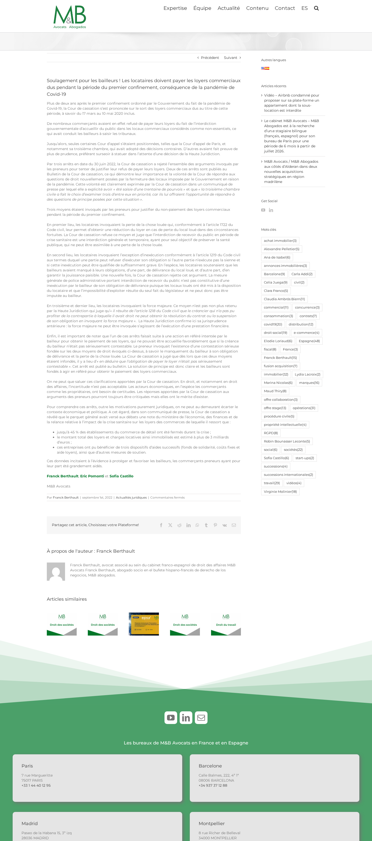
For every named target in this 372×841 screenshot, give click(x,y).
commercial (276, 307)
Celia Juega (275, 282)
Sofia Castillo (121, 476)
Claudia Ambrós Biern (284, 299)
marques (309, 383)
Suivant (230, 57)
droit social (275, 333)
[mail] (201, 717)
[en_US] (263, 69)
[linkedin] (186, 717)
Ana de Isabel (277, 257)
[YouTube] (263, 210)
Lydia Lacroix (307, 374)
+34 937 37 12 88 (213, 785)
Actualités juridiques (131, 497)
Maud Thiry (275, 391)
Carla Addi (302, 274)
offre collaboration (281, 400)
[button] (316, 7)
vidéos (293, 483)
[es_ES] (267, 69)
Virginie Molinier (280, 492)
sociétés (293, 450)
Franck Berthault (66, 497)
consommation (278, 316)
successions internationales (288, 475)
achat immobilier (280, 241)
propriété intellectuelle (285, 425)
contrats (308, 316)
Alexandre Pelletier (281, 249)
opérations (304, 408)
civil (299, 282)
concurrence (307, 307)
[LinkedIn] (271, 210)
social (270, 450)
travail (272, 483)
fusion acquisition (280, 366)
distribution (301, 324)
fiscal (270, 349)
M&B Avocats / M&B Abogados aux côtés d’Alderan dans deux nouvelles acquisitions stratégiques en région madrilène (291, 171)
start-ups (305, 458)
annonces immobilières (285, 266)
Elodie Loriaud (278, 341)
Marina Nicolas (278, 383)
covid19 (273, 324)
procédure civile (279, 416)
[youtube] (170, 717)
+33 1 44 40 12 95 (36, 785)
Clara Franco (276, 291)
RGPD (271, 433)
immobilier (276, 374)
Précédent (210, 57)
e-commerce (306, 333)
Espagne (309, 341)
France (290, 349)
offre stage (275, 408)
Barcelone (274, 274)
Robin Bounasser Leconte (287, 441)
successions (275, 466)
